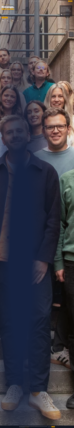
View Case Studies (11, 17)
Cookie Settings (49, 426)
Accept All (53, 426)
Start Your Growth (5, 17)
